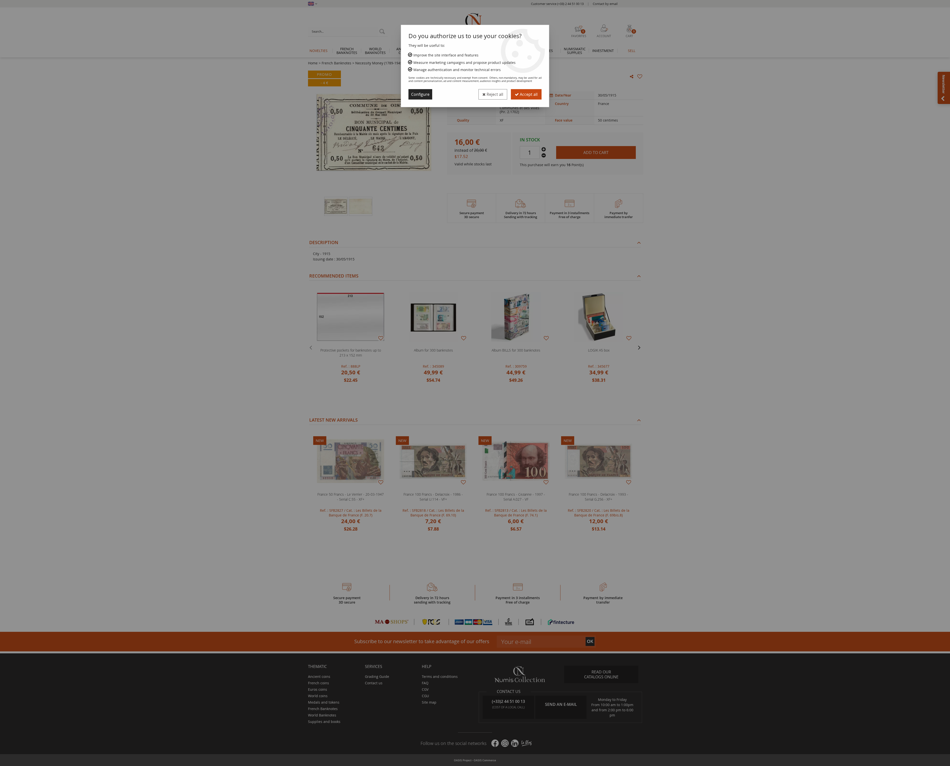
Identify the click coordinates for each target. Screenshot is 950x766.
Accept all (528, 94)
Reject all (494, 94)
